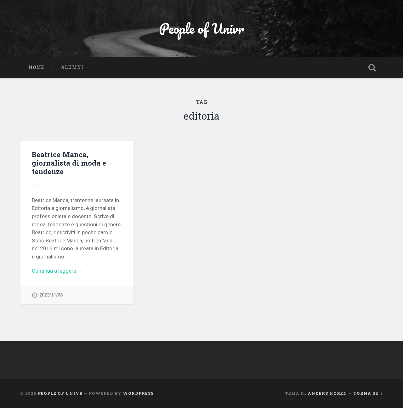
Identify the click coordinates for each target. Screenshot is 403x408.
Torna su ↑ (368, 393)
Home (36, 67)
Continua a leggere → (57, 271)
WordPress (138, 393)
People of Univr (201, 28)
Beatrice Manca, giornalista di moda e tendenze (69, 163)
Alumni (72, 67)
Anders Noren (327, 393)
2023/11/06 (51, 295)
